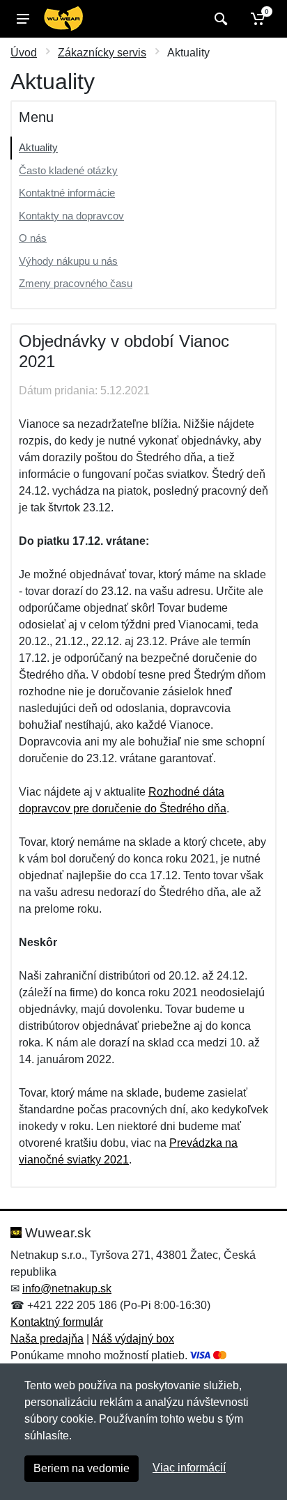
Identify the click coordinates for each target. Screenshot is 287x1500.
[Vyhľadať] (219, 18)
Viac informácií (189, 1468)
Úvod (23, 53)
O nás (33, 238)
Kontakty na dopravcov (71, 216)
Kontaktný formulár (56, 1322)
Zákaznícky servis (102, 53)
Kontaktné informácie (67, 193)
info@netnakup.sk (66, 1288)
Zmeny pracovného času (75, 283)
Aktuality (38, 147)
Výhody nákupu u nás (68, 261)
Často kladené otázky (68, 170)
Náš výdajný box (133, 1339)
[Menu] (23, 18)
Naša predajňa (47, 1339)
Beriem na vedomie (81, 1468)
